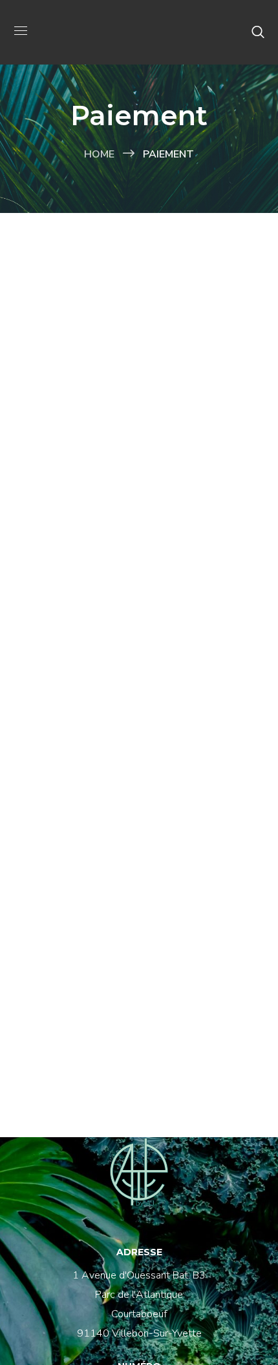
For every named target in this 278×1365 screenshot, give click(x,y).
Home (99, 154)
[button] (257, 32)
